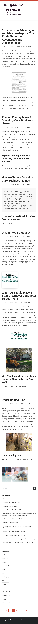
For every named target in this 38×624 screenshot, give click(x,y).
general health (6, 566)
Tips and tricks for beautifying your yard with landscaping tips (19, 539)
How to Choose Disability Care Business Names (18, 179)
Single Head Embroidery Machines (11, 502)
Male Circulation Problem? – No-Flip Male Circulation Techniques (16, 527)
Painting (4, 584)
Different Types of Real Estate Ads (11, 510)
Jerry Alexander (9, 46)
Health (3, 569)
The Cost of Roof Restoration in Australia (13, 531)
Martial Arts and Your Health (9, 506)
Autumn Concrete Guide (8, 499)
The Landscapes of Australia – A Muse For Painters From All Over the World (18, 543)
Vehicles (4, 599)
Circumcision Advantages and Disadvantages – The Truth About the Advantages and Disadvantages (18, 36)
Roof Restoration (6, 591)
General (4, 562)
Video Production (6, 602)
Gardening (5, 558)
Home (3, 573)
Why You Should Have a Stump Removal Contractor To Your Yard (19, 295)
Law (3, 580)
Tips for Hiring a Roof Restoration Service (13, 535)
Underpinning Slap (13, 400)
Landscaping (5, 577)
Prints (3, 588)
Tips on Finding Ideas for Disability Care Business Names (18, 120)
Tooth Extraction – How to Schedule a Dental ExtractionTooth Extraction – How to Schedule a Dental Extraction (19, 514)
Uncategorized (6, 595)
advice (3, 554)
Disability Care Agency (16, 232)
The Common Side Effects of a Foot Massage (14, 519)
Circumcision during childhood (10, 522)
